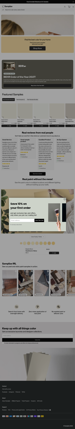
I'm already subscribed (16, 224)
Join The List (39, 220)
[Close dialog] (65, 199)
